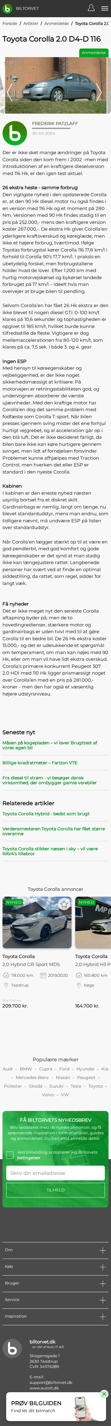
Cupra (45, 1069)
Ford (64, 1069)
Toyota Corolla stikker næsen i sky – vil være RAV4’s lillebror (50, 851)
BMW (26, 1069)
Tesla (76, 1086)
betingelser (28, 1157)
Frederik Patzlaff (55, 123)
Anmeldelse (56, 23)
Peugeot (86, 1077)
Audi (8, 1069)
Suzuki (56, 1086)
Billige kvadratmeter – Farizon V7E (39, 763)
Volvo (48, 1094)
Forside (9, 23)
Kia (104, 1069)
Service (12, 1299)
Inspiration (16, 1316)
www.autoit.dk (44, 1387)
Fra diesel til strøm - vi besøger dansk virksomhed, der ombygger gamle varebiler (49, 780)
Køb (9, 1266)
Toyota (95, 1086)
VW (65, 1094)
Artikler (30, 23)
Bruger (12, 1282)
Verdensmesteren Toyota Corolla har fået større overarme (53, 831)
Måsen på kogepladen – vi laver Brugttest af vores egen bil (49, 745)
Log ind (94, 9)
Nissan (63, 1077)
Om (9, 1249)
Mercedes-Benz (32, 1077)
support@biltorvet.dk (51, 1382)
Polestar (13, 1086)
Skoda (35, 1086)
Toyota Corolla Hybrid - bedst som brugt (46, 813)
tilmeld (56, 1189)
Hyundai (85, 1069)
